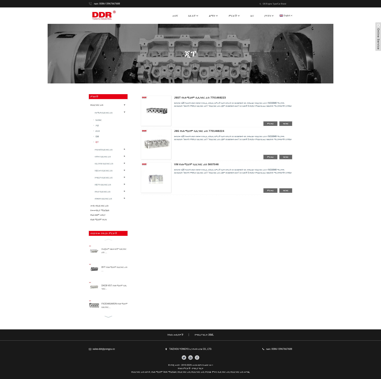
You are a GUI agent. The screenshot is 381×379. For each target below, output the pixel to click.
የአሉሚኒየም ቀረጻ (98, 219)
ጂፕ (97, 142)
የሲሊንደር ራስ (96, 105)
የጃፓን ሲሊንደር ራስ (103, 184)
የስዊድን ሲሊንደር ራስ (103, 198)
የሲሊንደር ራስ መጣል (239, 372)
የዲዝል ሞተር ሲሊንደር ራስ (217, 372)
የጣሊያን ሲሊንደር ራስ (103, 177)
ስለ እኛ (192, 15)
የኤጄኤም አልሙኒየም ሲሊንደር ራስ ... (114, 250)
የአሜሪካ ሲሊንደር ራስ (103, 112)
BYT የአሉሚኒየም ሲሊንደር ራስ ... (114, 269)
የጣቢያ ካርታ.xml (204, 334)
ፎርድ (98, 131)
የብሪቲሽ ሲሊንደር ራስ (103, 149)
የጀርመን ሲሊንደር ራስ (103, 170)
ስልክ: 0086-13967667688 (107, 3)
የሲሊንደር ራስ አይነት (140, 372)
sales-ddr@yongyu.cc (104, 349)
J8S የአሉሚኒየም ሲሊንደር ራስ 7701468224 (199, 130)
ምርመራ (270, 123)
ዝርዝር (285, 123)
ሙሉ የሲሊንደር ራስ (99, 205)
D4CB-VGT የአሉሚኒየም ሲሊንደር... (114, 287)
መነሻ (175, 15)
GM (97, 136)
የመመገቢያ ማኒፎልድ (99, 210)
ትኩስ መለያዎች (175, 334)
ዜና (252, 15)
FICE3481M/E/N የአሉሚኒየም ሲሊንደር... (115, 305)
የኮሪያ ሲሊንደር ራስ (102, 191)
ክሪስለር (99, 120)
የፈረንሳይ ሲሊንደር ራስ (104, 163)
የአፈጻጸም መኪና (97, 214)
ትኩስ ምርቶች (184, 368)
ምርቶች (233, 15)
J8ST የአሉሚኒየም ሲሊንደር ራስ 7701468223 (200, 97)
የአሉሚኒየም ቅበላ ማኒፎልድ (164, 372)
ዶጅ (97, 125)
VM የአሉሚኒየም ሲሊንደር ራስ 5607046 (196, 164)
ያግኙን (267, 15)
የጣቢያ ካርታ (197, 368)
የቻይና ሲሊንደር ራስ (103, 156)
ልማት (212, 15)
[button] (108, 239)
